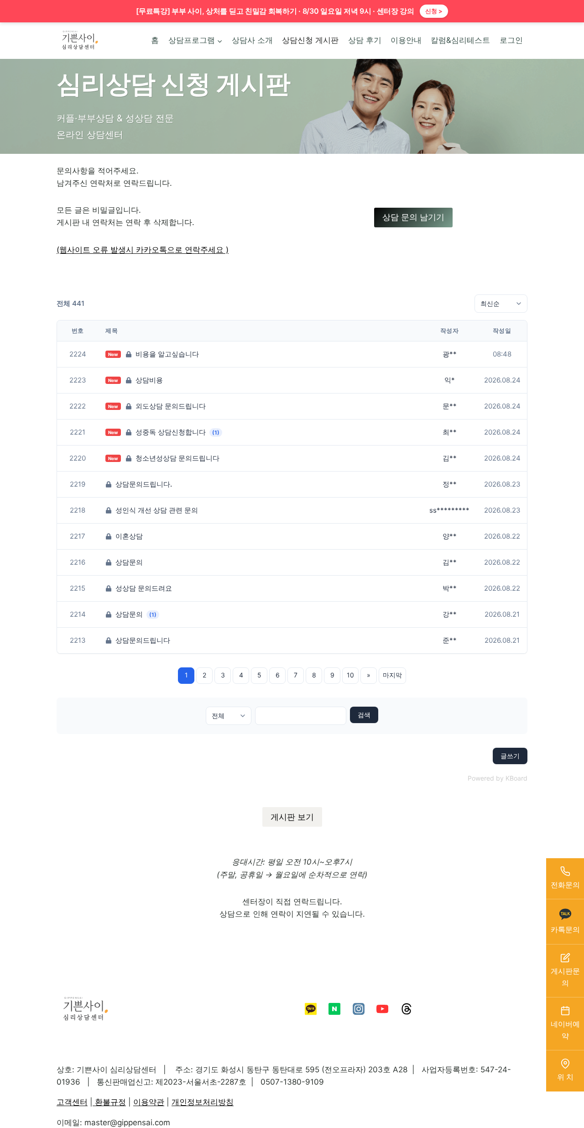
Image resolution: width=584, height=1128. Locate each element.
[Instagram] (358, 1009)
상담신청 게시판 (310, 40)
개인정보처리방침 (203, 1102)
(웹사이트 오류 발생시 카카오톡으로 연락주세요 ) (143, 249)
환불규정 (109, 1102)
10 (350, 675)
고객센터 (72, 1102)
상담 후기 (364, 40)
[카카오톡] (311, 1009)
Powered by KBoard (497, 778)
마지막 (392, 675)
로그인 (511, 40)
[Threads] (406, 1009)
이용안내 (406, 40)
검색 (364, 715)
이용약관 (148, 1102)
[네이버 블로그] (334, 1009)
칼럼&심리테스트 (460, 40)
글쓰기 (510, 756)
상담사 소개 (252, 40)
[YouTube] (382, 1009)
